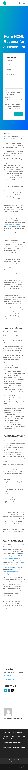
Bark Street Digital (19, 742)
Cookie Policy (18, 760)
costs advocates (8, 567)
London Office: (6, 747)
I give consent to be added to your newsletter (14, 93)
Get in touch (14, 651)
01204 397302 (7, 676)
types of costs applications (10, 556)
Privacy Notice (8, 760)
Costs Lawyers (15, 546)
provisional (6, 138)
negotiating (7, 560)
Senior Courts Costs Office (11, 224)
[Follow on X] (12, 690)
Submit (18, 114)
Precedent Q (7, 396)
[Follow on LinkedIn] (5, 690)
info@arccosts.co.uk (9, 608)
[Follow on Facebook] (9, 690)
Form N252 (7, 365)
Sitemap (13, 761)
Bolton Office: (6, 736)
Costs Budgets (12, 558)
